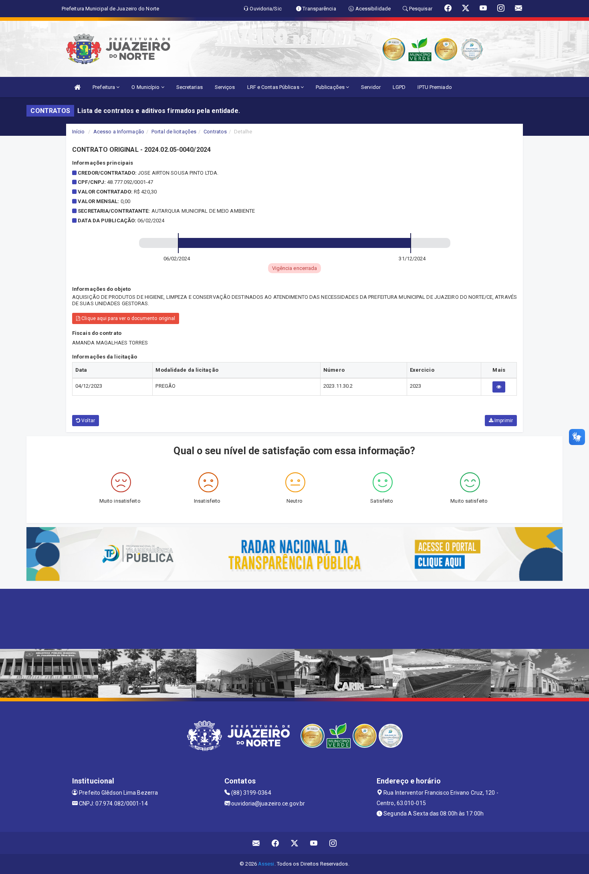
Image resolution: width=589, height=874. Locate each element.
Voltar (87, 420)
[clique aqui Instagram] (333, 843)
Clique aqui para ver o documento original (127, 318)
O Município (146, 87)
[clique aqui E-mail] (256, 843)
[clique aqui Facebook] (275, 843)
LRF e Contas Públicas (274, 87)
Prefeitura (104, 87)
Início (78, 132)
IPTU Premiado (435, 87)
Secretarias (189, 87)
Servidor (371, 87)
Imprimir (503, 420)
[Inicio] (77, 87)
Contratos (215, 132)
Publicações (331, 87)
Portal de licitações (173, 132)
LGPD (399, 87)
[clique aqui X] (295, 843)
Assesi (266, 864)
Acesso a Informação (118, 132)
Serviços (225, 87)
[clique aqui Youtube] (314, 843)
